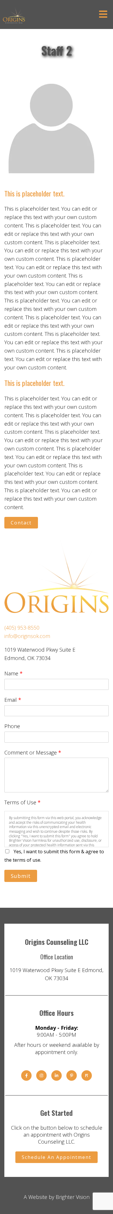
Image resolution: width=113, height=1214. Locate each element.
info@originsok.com (27, 635)
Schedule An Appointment (56, 1157)
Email (12, 699)
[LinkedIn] (56, 1075)
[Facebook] (26, 1075)
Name (13, 673)
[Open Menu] (103, 15)
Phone (12, 726)
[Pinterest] (71, 1075)
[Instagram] (41, 1075)
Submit (21, 875)
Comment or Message (32, 752)
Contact (21, 522)
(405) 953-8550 (21, 627)
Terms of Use (22, 802)
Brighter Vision (73, 1196)
